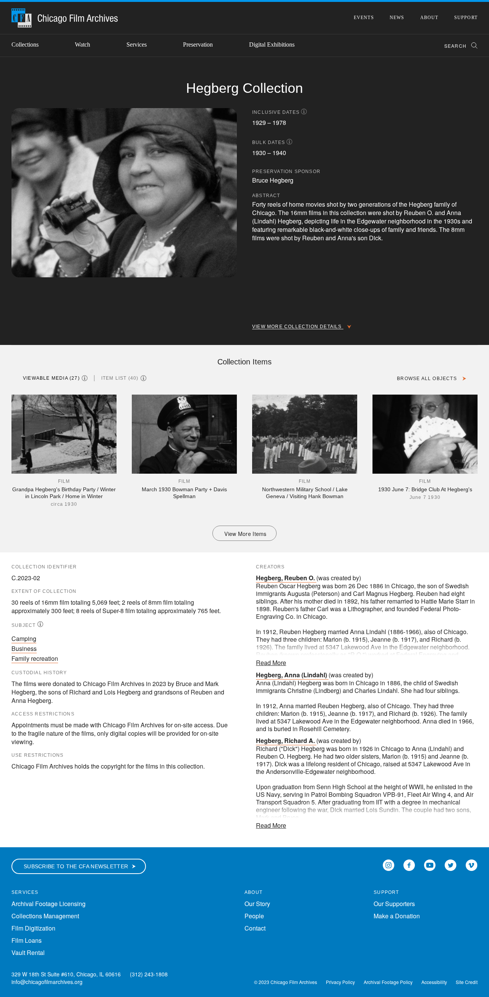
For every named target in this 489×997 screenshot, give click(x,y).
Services (136, 44)
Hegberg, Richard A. (285, 740)
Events (364, 17)
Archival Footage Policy (388, 982)
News (397, 17)
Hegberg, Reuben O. (285, 577)
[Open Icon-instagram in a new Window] (388, 864)
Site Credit (467, 982)
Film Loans (26, 940)
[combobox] (457, 46)
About (429, 17)
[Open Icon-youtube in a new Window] (430, 864)
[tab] (58, 378)
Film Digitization (33, 928)
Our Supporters (394, 903)
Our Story (257, 903)
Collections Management (45, 915)
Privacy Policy (340, 982)
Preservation (198, 44)
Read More (271, 663)
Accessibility (434, 982)
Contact (255, 928)
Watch (82, 44)
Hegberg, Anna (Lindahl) (291, 674)
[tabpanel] (244, 468)
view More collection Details (297, 326)
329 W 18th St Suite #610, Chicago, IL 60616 (66, 974)
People (254, 915)
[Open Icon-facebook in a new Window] (409, 864)
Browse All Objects (427, 378)
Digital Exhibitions (272, 44)
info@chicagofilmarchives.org (47, 982)
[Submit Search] (472, 46)
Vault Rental (28, 952)
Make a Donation (397, 915)
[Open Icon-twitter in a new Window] (451, 864)
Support (466, 17)
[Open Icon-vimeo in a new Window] (472, 864)
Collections (25, 44)
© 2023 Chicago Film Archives (285, 982)
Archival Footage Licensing (48, 903)
